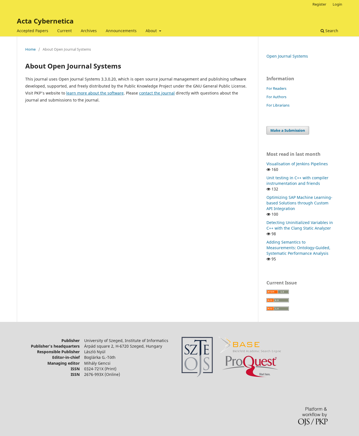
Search (331, 30)
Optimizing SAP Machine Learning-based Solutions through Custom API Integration (299, 203)
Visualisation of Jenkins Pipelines (297, 163)
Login (337, 4)
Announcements (121, 30)
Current (64, 30)
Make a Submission (287, 130)
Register (319, 4)
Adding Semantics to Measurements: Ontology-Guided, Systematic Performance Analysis (298, 247)
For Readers (276, 88)
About (152, 30)
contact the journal (157, 93)
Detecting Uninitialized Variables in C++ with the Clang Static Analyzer (299, 225)
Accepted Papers (32, 30)
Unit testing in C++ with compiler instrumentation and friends (297, 180)
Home (30, 49)
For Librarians (277, 105)
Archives (89, 30)
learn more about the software (95, 93)
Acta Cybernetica (45, 20)
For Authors (276, 96)
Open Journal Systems (287, 56)
